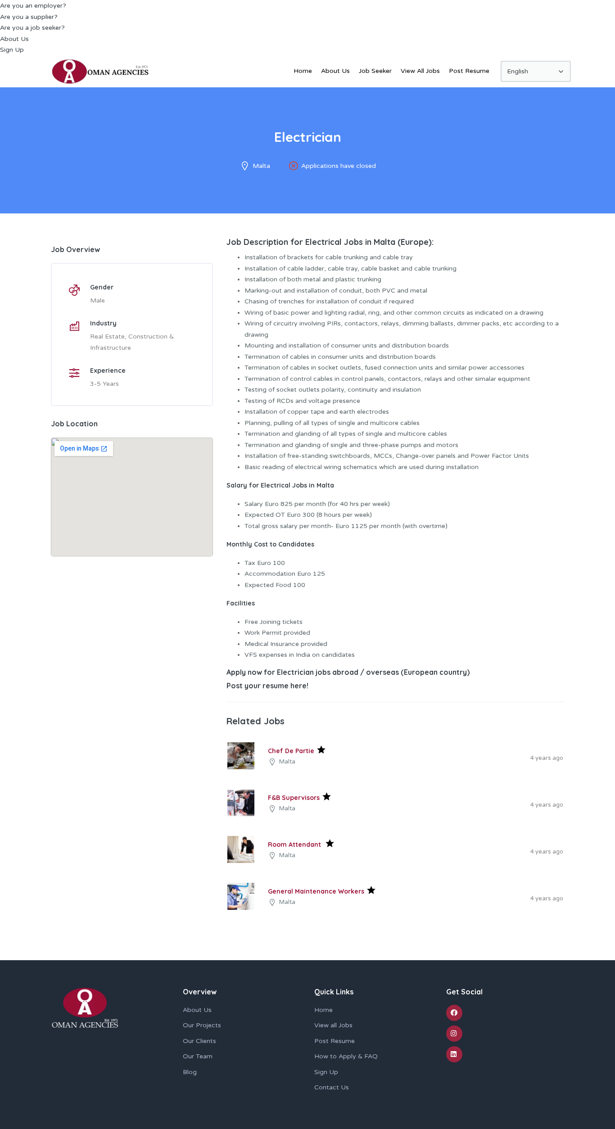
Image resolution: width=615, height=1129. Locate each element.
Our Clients (199, 1041)
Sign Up (12, 50)
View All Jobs (420, 71)
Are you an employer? (33, 5)
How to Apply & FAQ (346, 1056)
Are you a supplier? (29, 17)
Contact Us (331, 1087)
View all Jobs (333, 1025)
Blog (190, 1072)
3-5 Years (104, 384)
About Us (14, 39)
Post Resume (469, 71)
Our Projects (202, 1025)
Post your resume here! (267, 685)
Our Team (198, 1056)
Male (97, 300)
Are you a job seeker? (32, 28)
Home (303, 71)
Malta (261, 166)
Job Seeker (375, 71)
